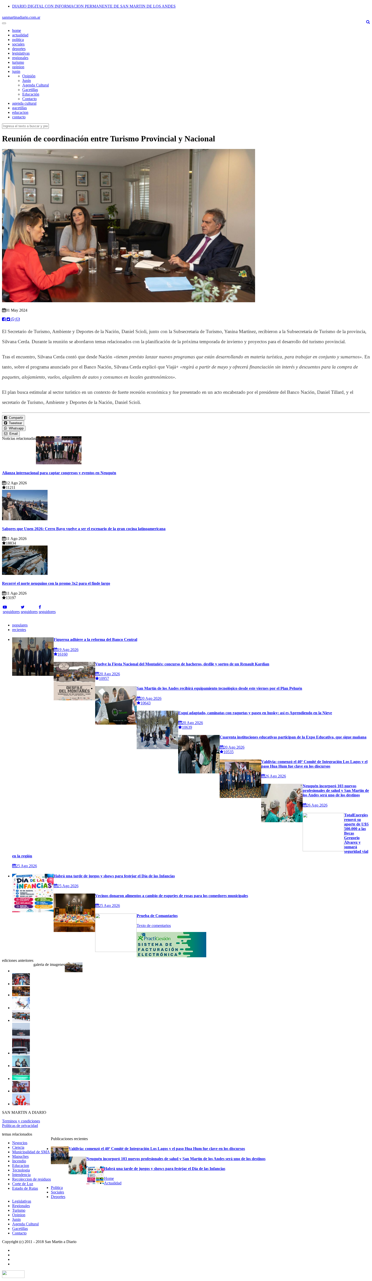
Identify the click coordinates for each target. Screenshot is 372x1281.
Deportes (58, 1197)
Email (12, 434)
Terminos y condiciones (21, 1121)
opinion (18, 67)
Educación (30, 94)
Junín (26, 80)
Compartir (15, 418)
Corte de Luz (22, 1184)
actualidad (20, 35)
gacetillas (19, 108)
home (16, 30)
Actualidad (112, 1183)
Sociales (57, 1192)
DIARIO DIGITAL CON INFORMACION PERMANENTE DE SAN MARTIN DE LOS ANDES (94, 6)
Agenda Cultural (35, 85)
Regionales (21, 1206)
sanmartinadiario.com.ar (21, 17)
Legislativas (21, 1201)
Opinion (18, 1215)
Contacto (29, 99)
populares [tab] (20, 625)
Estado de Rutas (25, 1188)
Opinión (28, 76)
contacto (19, 117)
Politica (57, 1187)
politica (18, 39)
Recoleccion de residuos (31, 1179)
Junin (16, 1219)
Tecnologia (21, 1170)
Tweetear (14, 423)
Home (109, 1178)
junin (16, 71)
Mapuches (20, 1156)
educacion (20, 112)
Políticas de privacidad (20, 1125)
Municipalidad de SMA (31, 1152)
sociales (18, 44)
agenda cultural (24, 103)
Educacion (20, 1165)
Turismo (18, 1210)
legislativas (21, 53)
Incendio (19, 1161)
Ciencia (18, 1147)
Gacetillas (30, 90)
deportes (19, 49)
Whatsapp (15, 428)
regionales (20, 58)
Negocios (19, 1143)
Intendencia (21, 1175)
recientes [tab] (19, 629)
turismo (18, 62)
